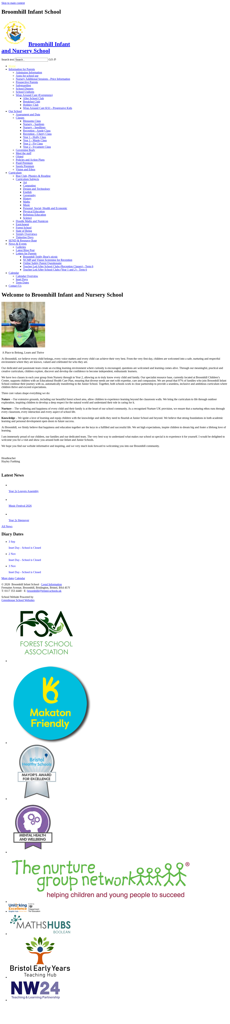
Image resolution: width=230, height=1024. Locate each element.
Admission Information (29, 72)
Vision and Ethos (25, 169)
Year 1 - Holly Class (34, 137)
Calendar (14, 272)
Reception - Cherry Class (37, 133)
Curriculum (15, 172)
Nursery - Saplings (33, 124)
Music (26, 204)
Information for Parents (22, 69)
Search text (7, 59)
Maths (26, 201)
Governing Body (25, 150)
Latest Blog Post (25, 250)
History (27, 198)
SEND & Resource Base (23, 240)
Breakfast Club (31, 101)
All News (6, 526)
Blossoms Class (32, 120)
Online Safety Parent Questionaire (42, 263)
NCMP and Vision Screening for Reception (47, 259)
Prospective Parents (27, 82)
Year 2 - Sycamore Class (37, 146)
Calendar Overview (27, 276)
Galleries (21, 247)
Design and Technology (36, 188)
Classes (20, 117)
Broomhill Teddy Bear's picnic (40, 256)
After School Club (33, 98)
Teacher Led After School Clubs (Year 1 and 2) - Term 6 (55, 269)
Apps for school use (27, 75)
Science (27, 217)
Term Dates (22, 282)
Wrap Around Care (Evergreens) (34, 95)
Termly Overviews (26, 234)
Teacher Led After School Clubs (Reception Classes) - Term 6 (58, 266)
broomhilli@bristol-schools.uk (44, 590)
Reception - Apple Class (36, 130)
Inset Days (22, 279)
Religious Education (34, 214)
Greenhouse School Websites (17, 600)
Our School (15, 111)
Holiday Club (30, 104)
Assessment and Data (28, 114)
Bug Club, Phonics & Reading (33, 175)
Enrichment (22, 224)
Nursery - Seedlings (34, 127)
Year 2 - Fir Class (33, 143)
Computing (29, 185)
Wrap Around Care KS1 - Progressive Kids (47, 108)
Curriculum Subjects (27, 179)
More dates (7, 578)
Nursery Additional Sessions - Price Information (43, 78)
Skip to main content (13, 2)
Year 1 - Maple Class (35, 140)
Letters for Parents (26, 253)
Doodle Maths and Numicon (32, 221)
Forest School (23, 227)
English (27, 192)
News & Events (18, 243)
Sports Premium (25, 166)
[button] (55, 59)
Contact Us (15, 285)
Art (25, 182)
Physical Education (34, 211)
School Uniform (25, 91)
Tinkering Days (24, 237)
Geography (29, 195)
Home (12, 66)
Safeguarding (23, 85)
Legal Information (51, 584)
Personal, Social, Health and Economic (45, 208)
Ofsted (19, 156)
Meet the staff (23, 153)
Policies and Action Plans (30, 159)
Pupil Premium (24, 162)
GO (51, 59)
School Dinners (24, 88)
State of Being (24, 230)
